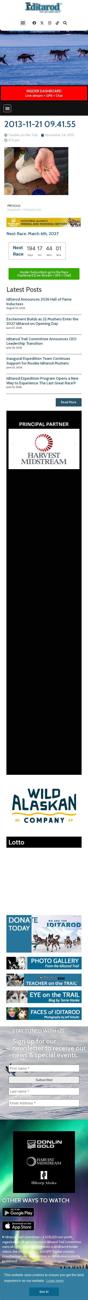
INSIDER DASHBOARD (44, 91)
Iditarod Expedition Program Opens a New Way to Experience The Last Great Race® (42, 380)
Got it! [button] (44, 1291)
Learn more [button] (55, 1281)
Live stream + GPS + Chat (44, 96)
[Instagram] (49, 22)
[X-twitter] (42, 22)
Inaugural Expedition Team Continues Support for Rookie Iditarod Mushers (38, 361)
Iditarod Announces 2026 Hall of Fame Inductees (39, 301)
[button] (22, 22)
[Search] (65, 22)
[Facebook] (34, 22)
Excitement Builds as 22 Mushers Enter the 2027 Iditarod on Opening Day (42, 321)
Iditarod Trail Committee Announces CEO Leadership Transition (41, 341)
